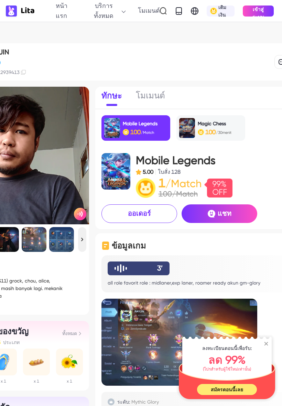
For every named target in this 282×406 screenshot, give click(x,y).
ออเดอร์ (139, 213)
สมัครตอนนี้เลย (227, 389)
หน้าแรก (61, 10)
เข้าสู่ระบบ (258, 12)
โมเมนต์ (149, 10)
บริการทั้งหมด (103, 10)
